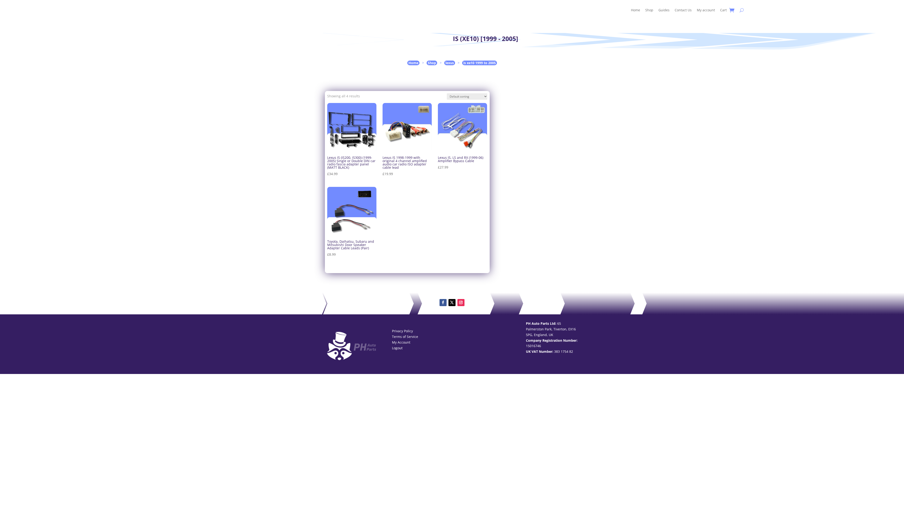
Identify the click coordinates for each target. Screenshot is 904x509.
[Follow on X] (452, 302)
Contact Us (683, 10)
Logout (397, 348)
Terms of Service (405, 336)
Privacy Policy (402, 331)
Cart (723, 10)
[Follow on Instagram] (460, 302)
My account (706, 10)
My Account (401, 342)
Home (635, 10)
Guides (664, 10)
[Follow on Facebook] (443, 302)
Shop (649, 10)
